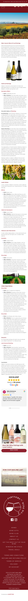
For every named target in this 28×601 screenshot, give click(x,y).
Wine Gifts (14, 530)
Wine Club (14, 533)
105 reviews (16, 382)
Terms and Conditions (14, 555)
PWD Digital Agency (14, 588)
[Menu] (26, 6)
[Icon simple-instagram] (16, 519)
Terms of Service (14, 561)
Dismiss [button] (26, 2)
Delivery (14, 564)
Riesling (13, 111)
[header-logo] (3, 6)
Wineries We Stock (14, 546)
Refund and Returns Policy (14, 558)
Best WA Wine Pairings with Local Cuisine (13, 446)
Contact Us (14, 539)
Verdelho (3, 238)
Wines (14, 527)
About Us (14, 536)
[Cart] (18, 6)
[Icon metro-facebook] (12, 519)
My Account (14, 567)
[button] (21, 6)
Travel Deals (14, 549)
